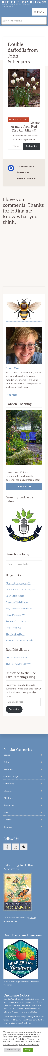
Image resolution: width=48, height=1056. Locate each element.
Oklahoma (8, 798)
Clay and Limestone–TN (18, 583)
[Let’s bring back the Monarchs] (17, 911)
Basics (6, 755)
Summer (7, 819)
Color (6, 762)
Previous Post (18, 119)
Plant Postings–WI (15, 615)
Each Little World (15, 596)
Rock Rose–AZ (13, 627)
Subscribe (31, 146)
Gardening (8, 783)
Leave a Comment (26, 178)
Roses (6, 812)
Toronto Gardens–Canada (19, 640)
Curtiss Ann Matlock (16, 657)
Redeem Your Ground (18, 621)
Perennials (8, 805)
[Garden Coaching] (24, 437)
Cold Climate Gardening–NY (20, 589)
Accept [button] (28, 1050)
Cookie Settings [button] (13, 1050)
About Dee (12, 368)
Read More (11, 395)
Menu (41, 12)
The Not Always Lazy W (18, 664)
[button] (40, 17)
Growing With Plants (17, 602)
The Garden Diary (15, 634)
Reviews (7, 827)
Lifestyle (7, 791)
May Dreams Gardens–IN (19, 608)
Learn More (24, 486)
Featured (8, 769)
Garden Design (11, 776)
